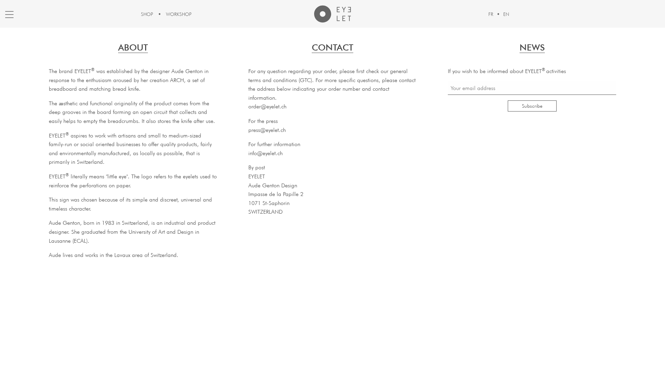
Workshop (179, 14)
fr (490, 14)
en (506, 14)
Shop (147, 14)
